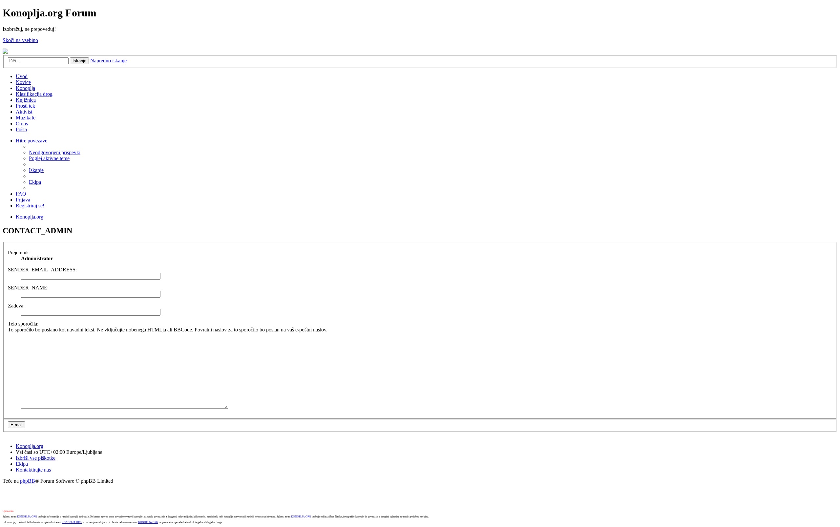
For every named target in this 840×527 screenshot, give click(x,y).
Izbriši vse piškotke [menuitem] (35, 458)
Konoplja (25, 88)
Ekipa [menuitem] (35, 182)
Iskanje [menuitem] (36, 170)
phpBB (27, 481)
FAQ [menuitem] (21, 194)
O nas (22, 123)
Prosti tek (25, 106)
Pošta (21, 129)
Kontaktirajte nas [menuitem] (33, 470)
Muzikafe (25, 117)
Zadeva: (16, 305)
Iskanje (79, 60)
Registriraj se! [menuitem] (30, 205)
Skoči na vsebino (20, 40)
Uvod (22, 76)
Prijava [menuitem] (23, 199)
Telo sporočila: (23, 324)
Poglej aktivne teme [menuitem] (49, 158)
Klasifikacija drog (34, 94)
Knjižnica (26, 100)
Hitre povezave (31, 140)
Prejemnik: (19, 252)
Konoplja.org (29, 217)
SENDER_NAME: (28, 287)
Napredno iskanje (108, 60)
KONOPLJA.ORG (27, 516)
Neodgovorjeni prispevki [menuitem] (54, 152)
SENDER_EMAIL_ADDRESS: (42, 269)
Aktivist (24, 112)
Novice (23, 82)
